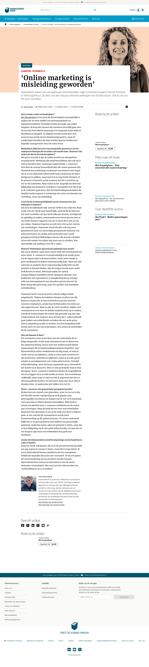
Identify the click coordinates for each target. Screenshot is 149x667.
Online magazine (15, 24)
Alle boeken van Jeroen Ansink (51, 502)
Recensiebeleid (11, 615)
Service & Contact (127, 641)
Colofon (51, 641)
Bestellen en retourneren (15, 602)
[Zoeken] (95, 10)
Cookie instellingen (85, 641)
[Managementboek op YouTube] (74, 649)
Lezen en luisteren (12, 606)
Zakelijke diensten (49, 588)
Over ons (8, 588)
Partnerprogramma (12, 620)
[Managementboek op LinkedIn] (69, 649)
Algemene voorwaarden (35, 641)
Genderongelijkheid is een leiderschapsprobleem (106, 251)
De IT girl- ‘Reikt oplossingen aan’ (111, 218)
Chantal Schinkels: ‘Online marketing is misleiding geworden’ (61, 24)
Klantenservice (11, 583)
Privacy (60, 641)
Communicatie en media (31, 24)
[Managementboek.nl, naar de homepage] (14, 12)
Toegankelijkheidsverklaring (106, 641)
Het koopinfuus (28, 117)
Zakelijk (45, 583)
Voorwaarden (10, 597)
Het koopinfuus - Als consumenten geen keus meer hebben (109, 200)
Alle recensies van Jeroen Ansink (51, 505)
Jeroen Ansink (28, 107)
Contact (8, 593)
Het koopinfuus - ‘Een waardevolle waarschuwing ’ (111, 166)
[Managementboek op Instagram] (79, 649)
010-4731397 (139, 19)
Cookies (71, 641)
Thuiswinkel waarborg (14, 641)
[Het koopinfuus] (102, 128)
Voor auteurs (10, 611)
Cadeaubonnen (48, 597)
